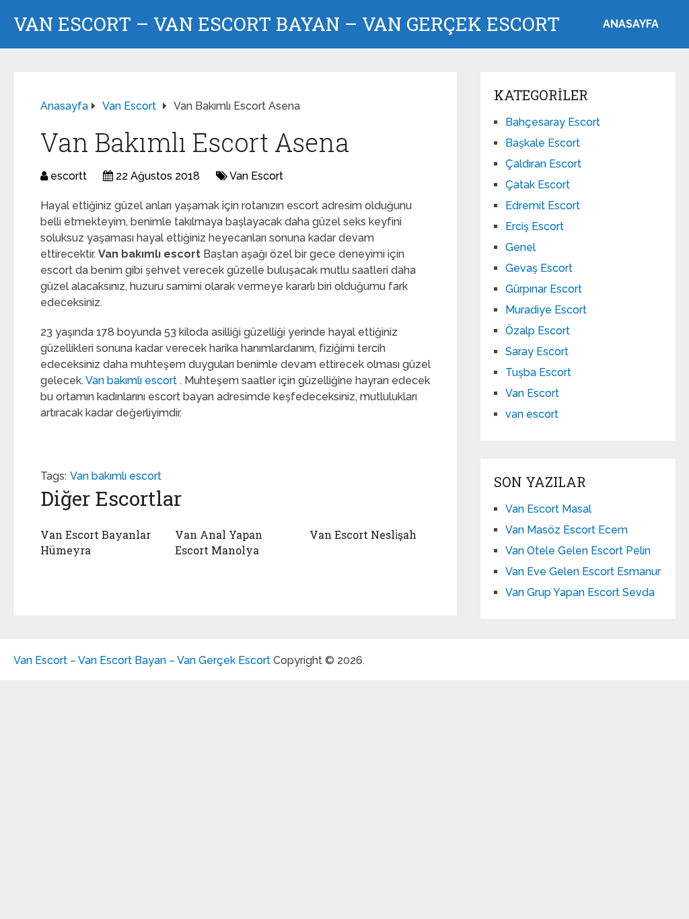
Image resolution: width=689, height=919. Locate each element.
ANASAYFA (631, 23)
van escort (531, 414)
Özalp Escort (537, 330)
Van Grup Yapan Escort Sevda (580, 592)
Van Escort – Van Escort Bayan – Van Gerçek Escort (286, 24)
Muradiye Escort (546, 309)
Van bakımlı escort (132, 380)
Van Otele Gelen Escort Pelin (578, 550)
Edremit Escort (542, 205)
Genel (520, 247)
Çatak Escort (537, 184)
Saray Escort (537, 351)
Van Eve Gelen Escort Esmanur (583, 571)
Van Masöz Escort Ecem (566, 529)
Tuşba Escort (538, 372)
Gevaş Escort (539, 268)
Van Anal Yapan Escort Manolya (218, 541)
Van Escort (256, 176)
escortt (68, 176)
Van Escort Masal (548, 509)
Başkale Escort (542, 143)
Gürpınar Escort (543, 289)
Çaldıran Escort (543, 163)
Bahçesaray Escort (552, 122)
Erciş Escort (534, 226)
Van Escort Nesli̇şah (363, 534)
